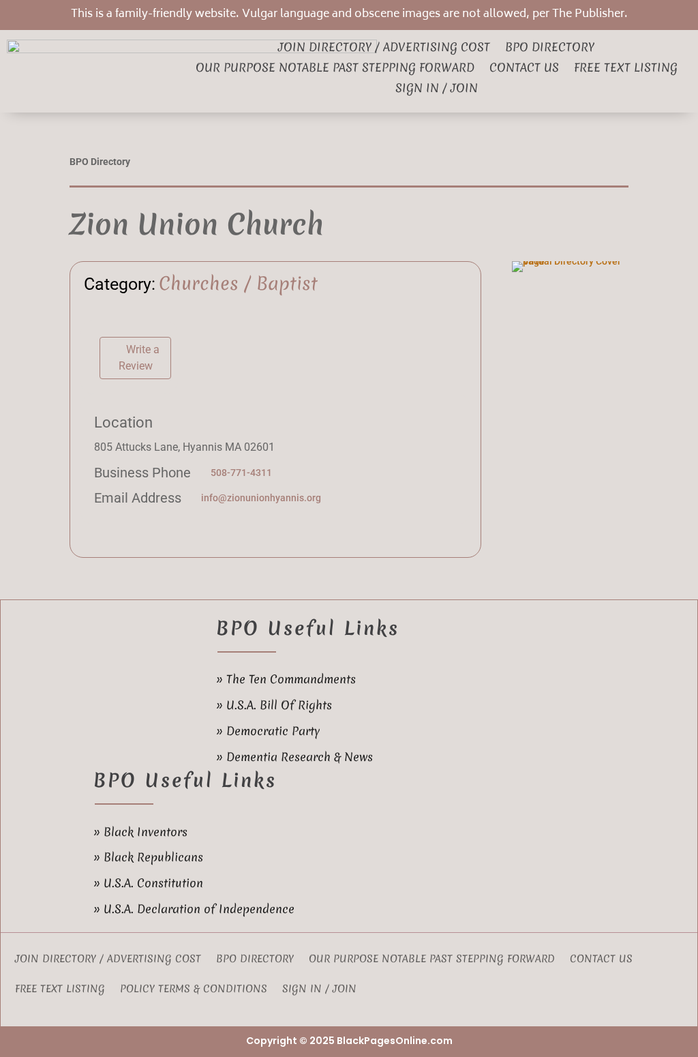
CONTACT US (601, 960)
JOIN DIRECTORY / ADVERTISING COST (108, 960)
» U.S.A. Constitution (148, 883)
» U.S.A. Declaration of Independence (193, 909)
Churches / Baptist (238, 283)
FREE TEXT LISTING (60, 990)
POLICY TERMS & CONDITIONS (193, 990)
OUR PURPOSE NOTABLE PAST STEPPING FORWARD (432, 960)
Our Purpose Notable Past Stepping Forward (335, 69)
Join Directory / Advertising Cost (384, 48)
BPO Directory (549, 48)
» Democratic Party (268, 731)
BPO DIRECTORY (255, 960)
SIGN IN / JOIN (436, 89)
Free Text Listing (626, 69)
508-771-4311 (241, 472)
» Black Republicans (148, 857)
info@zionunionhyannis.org (261, 497)
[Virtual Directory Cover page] (570, 261)
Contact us (524, 69)
